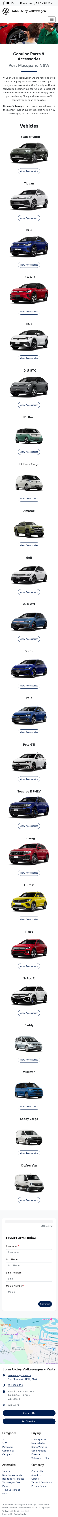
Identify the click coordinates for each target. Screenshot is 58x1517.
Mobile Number (15, 1285)
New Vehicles (38, 1443)
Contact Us (29, 1413)
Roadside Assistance (13, 1478)
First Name (12, 1246)
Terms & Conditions (41, 1482)
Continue (45, 1303)
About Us (36, 1475)
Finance (35, 1454)
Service (6, 1471)
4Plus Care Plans (11, 1489)
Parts (5, 1493)
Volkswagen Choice (41, 1458)
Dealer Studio (20, 1514)
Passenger (7, 1446)
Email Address (14, 1272)
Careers (35, 1478)
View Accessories (29, 171)
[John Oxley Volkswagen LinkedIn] (13, 3)
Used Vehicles (38, 1450)
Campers (7, 1454)
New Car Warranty (12, 1475)
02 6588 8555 (45, 3)
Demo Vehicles (39, 1446)
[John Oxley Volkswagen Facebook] (4, 3)
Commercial (8, 1450)
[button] (52, 19)
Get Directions (29, 1421)
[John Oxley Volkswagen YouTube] (8, 3)
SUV (4, 1443)
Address (27, 3)
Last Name (12, 1259)
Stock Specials (38, 1439)
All (3, 1439)
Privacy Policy (38, 1486)
